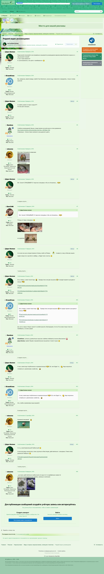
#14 (77, 415)
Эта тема (95, 11)
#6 (77, 179)
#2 (77, 75)
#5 (77, 148)
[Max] (4, 20)
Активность (21, 11)
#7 (77, 206)
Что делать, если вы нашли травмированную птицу (90, 49)
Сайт (5, 11)
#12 (77, 362)
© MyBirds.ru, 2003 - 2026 (12, 559)
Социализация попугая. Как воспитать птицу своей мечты (90, 56)
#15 (77, 444)
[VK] (7, 20)
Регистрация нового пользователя (23, 520)
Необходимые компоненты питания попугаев (90, 63)
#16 (77, 471)
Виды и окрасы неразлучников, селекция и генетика (32, 45)
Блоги (30, 15)
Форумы (5, 15)
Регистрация (97, 3)
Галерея (22, 15)
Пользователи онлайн (60, 15)
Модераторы (48, 15)
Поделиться (59, 44)
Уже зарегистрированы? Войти (81, 3)
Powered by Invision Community (52, 553)
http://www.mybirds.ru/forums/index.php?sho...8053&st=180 (33, 130)
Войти (57, 518)
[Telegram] (11, 20)
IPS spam (46, 556)
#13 (77, 386)
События (13, 15)
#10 (77, 300)
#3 (77, 101)
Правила (38, 15)
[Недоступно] (23, 157)
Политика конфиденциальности (47, 551)
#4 (77, 125)
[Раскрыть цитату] (19, 210)
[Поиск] (101, 11)
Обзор (12, 11)
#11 (77, 335)
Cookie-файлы (61, 551)
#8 (77, 248)
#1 (77, 51)
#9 (77, 276)
